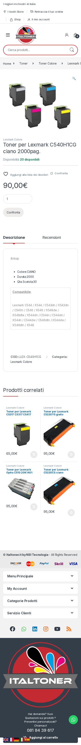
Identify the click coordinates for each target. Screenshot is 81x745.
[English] (6, 739)
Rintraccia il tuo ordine (49, 11)
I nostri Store (16, 11)
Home (7, 63)
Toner (23, 63)
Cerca (71, 50)
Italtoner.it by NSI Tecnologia (27, 554)
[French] (11, 739)
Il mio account (41, 19)
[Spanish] (27, 739)
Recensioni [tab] (51, 238)
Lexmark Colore (12, 139)
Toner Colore (48, 63)
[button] (74, 78)
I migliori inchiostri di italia (19, 4)
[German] (16, 739)
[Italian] (22, 739)
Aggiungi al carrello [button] (31, 454)
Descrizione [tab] (14, 238)
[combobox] (35, 50)
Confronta (61, 173)
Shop (17, 19)
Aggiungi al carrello (43, 737)
